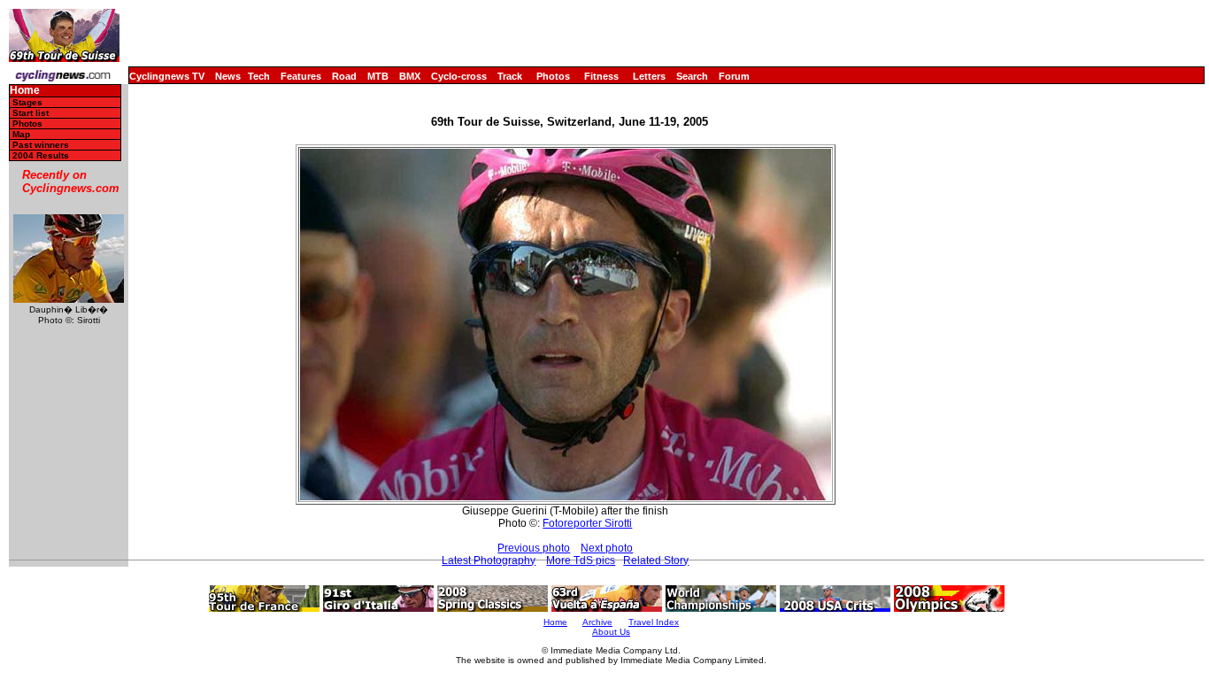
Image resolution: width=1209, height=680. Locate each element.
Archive (597, 622)
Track (509, 76)
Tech (259, 76)
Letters (649, 76)
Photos (553, 76)
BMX (409, 76)
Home (25, 91)
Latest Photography (488, 560)
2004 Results (40, 155)
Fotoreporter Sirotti (587, 523)
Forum (734, 76)
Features (301, 76)
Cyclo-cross (459, 76)
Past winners (40, 145)
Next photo (607, 548)
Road (344, 76)
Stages (27, 102)
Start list (30, 113)
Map (21, 134)
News (228, 76)
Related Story (656, 560)
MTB (378, 76)
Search (692, 76)
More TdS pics (580, 560)
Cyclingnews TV (166, 76)
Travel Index (653, 622)
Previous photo (533, 548)
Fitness (601, 76)
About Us (611, 632)
